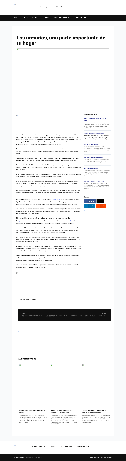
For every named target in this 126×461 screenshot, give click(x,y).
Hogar (46, 17)
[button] (90, 201)
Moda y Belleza (80, 17)
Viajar (16, 17)
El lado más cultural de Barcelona (94, 133)
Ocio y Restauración (61, 17)
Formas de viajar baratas (91, 144)
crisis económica (68, 221)
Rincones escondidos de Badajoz (94, 157)
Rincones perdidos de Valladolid (94, 181)
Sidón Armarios (56, 199)
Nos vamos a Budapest (91, 168)
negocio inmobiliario (23, 221)
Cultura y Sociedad (31, 17)
